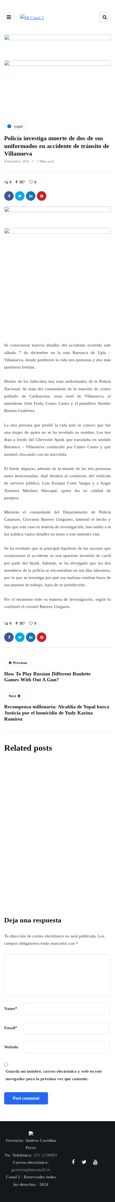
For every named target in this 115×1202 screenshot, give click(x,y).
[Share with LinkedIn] (30, 196)
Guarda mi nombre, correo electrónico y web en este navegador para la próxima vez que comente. (54, 1075)
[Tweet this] (20, 196)
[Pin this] (41, 196)
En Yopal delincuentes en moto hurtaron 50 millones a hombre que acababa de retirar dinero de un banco (57, 812)
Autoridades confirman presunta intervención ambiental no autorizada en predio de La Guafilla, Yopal (57, 866)
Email (10, 1028)
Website (11, 1047)
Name (10, 1008)
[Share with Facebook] (9, 196)
